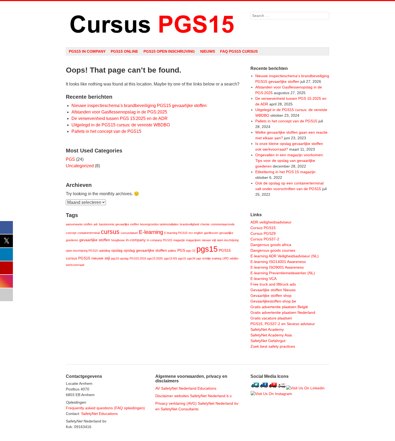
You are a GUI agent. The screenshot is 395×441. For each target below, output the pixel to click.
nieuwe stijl (209, 240)
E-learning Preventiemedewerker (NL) (282, 273)
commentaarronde (223, 224)
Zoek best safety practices (272, 346)
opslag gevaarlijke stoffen (145, 250)
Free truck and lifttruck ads (273, 284)
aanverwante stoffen (79, 224)
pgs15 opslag (119, 258)
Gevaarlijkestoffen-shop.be (273, 301)
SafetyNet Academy (267, 329)
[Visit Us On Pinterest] (272, 388)
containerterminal (88, 232)
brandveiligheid (189, 224)
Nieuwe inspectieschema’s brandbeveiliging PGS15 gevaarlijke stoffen (139, 105)
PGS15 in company (87, 51)
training (216, 258)
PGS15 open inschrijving (169, 51)
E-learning (151, 232)
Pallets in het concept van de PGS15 (106, 131)
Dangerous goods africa (270, 245)
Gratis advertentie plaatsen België (279, 307)
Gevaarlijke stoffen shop (271, 295)
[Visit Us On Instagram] (271, 394)
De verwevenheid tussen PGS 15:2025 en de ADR (119, 118)
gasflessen (211, 232)
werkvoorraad (75, 264)
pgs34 (191, 258)
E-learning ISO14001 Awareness (278, 261)
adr (96, 224)
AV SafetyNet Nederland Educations (185, 388)
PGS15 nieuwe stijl (94, 258)
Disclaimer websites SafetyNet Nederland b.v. (193, 396)
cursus (110, 231)
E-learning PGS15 (176, 232)
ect (191, 232)
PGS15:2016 (138, 258)
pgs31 (182, 258)
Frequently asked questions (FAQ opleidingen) (105, 408)
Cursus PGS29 (263, 233)
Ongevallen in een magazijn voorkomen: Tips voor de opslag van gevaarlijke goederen (289, 160)
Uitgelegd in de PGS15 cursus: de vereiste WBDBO (120, 125)
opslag (117, 250)
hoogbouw (118, 240)
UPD (225, 258)
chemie (205, 224)
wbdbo (234, 258)
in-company (136, 240)
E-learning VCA (263, 278)
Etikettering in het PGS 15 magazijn (285, 172)
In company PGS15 (159, 240)
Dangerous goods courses (272, 250)
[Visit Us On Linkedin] (305, 388)
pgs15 (207, 248)
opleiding (104, 250)
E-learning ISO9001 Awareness (277, 267)
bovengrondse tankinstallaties (159, 224)
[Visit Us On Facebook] (263, 388)
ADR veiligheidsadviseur (271, 222)
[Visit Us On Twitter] (254, 388)
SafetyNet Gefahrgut (267, 341)
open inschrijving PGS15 (82, 250)
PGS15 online (124, 51)
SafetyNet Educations (99, 413)
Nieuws (207, 51)
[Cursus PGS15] (153, 24)
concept (71, 232)
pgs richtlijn (203, 258)
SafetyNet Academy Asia (271, 335)
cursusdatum (129, 232)
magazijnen (193, 240)
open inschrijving (228, 240)
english (198, 232)
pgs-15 (190, 250)
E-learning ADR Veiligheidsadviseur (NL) (284, 256)
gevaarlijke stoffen (94, 240)
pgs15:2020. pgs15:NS (162, 258)
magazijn (179, 240)
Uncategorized (80, 165)
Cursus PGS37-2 (264, 239)
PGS (70, 159)
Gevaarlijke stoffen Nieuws (273, 290)
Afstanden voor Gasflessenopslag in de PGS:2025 (119, 112)
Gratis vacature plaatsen (271, 318)
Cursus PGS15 (263, 228)
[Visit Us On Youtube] (281, 388)
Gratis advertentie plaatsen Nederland (282, 312)
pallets (172, 250)
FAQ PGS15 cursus (239, 51)
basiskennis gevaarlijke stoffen (119, 224)
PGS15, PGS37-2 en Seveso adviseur (282, 324)
